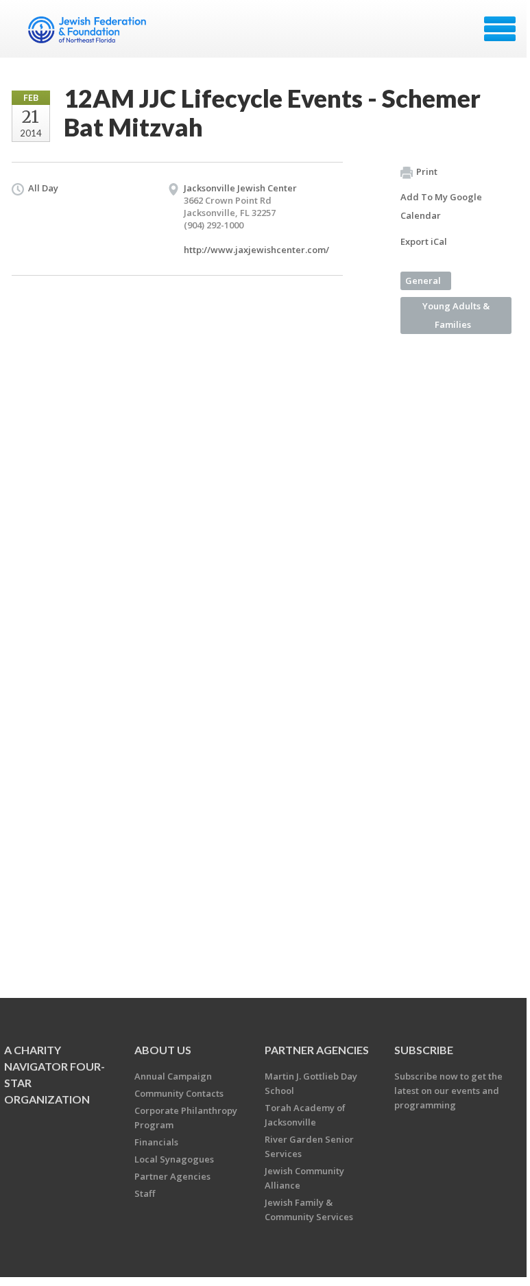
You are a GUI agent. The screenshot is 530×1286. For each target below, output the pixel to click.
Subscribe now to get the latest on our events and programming (448, 1090)
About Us (162, 1049)
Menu (500, 28)
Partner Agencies (172, 1176)
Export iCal (423, 241)
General (423, 280)
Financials (156, 1142)
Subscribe (423, 1049)
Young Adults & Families (456, 315)
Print (426, 171)
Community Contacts (179, 1093)
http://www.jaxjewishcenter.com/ (256, 249)
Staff (144, 1193)
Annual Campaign (173, 1076)
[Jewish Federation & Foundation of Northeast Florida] (89, 33)
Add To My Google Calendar (441, 206)
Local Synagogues (174, 1159)
